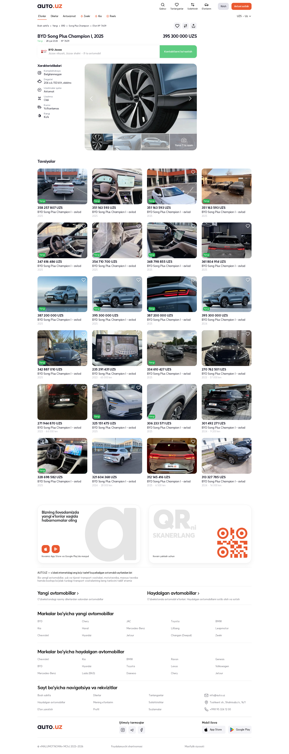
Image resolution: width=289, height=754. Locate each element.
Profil (96, 709)
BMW (218, 621)
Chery (85, 621)
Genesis (219, 659)
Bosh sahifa (43, 26)
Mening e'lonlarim (103, 702)
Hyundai (86, 635)
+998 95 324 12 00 (220, 709)
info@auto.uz (217, 695)
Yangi (55, 26)
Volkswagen (222, 666)
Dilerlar (97, 695)
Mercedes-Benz (135, 628)
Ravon (174, 659)
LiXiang (175, 628)
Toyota (175, 621)
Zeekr (218, 635)
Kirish (223, 6)
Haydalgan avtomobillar (51, 702)
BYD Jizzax (55, 49)
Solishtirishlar (156, 702)
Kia (39, 628)
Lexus (174, 666)
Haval (85, 628)
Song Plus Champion (79, 26)
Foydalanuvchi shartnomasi (126, 746)
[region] (141, 98)
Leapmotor (222, 628)
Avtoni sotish (241, 6)
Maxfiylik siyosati (194, 746)
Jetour (130, 635)
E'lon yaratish (45, 709)
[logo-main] (49, 6)
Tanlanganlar (156, 695)
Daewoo (131, 673)
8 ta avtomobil (92, 53)
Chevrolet (43, 635)
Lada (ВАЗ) (88, 673)
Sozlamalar (155, 709)
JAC (128, 621)
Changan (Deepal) (181, 635)
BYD (63, 26)
